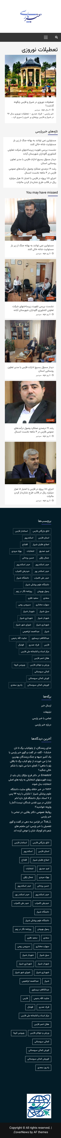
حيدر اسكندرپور (42, 564)
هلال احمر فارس (41, 658)
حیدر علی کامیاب (41, 578)
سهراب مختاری (42, 605)
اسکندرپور (28, 538)
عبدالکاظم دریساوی (40, 638)
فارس (46, 645)
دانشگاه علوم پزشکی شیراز (37, 585)
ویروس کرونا (19, 665)
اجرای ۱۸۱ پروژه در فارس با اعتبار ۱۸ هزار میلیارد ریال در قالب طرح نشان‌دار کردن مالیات (32, 180)
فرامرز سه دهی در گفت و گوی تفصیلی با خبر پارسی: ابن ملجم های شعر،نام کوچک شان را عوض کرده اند (30, 826)
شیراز (46, 631)
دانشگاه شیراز (22, 578)
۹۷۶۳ (48, 789)
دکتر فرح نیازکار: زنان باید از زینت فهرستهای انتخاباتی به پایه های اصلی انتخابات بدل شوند (29, 779)
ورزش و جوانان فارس (39, 665)
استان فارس (43, 538)
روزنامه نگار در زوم (24, 591)
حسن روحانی (28, 558)
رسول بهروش (43, 591)
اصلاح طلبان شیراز (41, 544)
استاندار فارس (21, 531)
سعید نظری (33, 598)
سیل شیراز (44, 611)
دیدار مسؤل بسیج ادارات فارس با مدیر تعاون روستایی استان (33, 161)
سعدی (46, 598)
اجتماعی (50, 94)
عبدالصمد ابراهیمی (31, 631)
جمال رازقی (44, 558)
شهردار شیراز (43, 618)
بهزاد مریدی (17, 551)
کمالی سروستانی (41, 672)
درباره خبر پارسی (43, 725)
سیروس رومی (24, 605)
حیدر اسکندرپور (23, 564)
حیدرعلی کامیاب (22, 571)
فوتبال (21, 645)
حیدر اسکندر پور (42, 571)
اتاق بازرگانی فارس (41, 531)
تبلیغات (47, 712)
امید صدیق (44, 551)
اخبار (52, 359)
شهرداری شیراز (42, 625)
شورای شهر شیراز (23, 625)
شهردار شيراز (28, 611)
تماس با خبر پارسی (41, 719)
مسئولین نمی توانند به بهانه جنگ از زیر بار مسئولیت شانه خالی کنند (34, 143)
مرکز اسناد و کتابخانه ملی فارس (35, 651)
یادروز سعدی (16, 685)
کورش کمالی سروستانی (38, 678)
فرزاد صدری (34, 645)
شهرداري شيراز (26, 618)
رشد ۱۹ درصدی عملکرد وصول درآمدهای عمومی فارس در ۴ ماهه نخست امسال (32, 171)
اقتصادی (50, 298)
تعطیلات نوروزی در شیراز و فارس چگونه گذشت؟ (34, 104)
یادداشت (22, 94)
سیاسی (31, 94)
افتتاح (25, 544)
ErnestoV (46, 775)
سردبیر (37, 110)
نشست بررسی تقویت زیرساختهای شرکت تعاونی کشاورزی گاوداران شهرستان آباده (32, 152)
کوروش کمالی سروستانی (38, 685)
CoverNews (21, 1132)
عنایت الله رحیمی (19, 638)
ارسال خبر (46, 706)
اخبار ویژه (40, 94)
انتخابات (30, 551)
